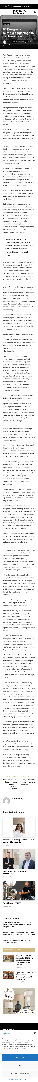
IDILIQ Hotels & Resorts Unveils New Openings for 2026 (16, 941)
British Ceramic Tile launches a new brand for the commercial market (10, 784)
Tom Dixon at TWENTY (12, 903)
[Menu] (3, 12)
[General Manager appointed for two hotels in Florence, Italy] (19, 827)
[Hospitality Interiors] (19, 12)
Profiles (6, 24)
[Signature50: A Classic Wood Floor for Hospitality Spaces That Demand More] (8, 975)
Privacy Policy (23, 1079)
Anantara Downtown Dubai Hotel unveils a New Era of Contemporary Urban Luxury (19, 933)
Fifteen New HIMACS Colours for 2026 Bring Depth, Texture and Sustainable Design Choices (17, 924)
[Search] (35, 12)
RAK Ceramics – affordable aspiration (14, 872)
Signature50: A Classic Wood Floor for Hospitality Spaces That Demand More (25, 976)
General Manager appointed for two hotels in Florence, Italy (18, 841)
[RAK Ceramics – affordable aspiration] (19, 859)
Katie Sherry (15, 42)
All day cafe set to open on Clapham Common (28, 782)
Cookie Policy (13, 1079)
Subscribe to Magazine (22, 6)
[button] (35, 1034)
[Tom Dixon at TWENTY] (19, 890)
